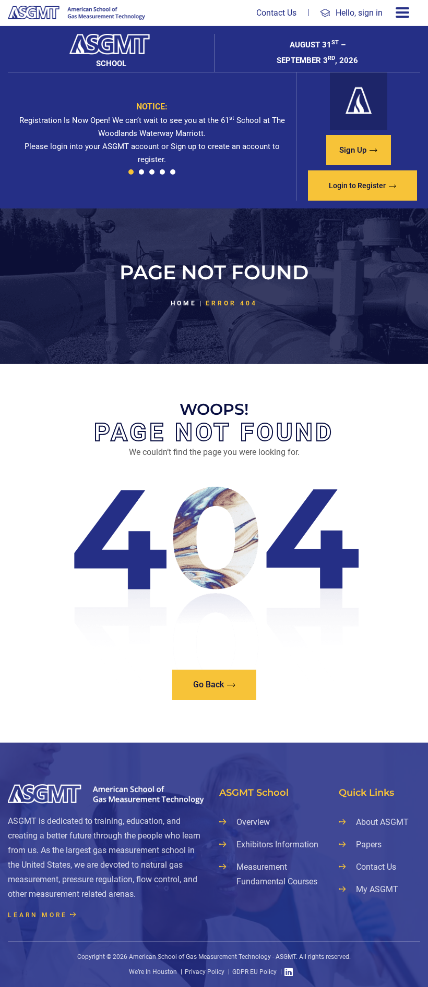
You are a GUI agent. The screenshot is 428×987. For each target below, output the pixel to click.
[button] (131, 172)
